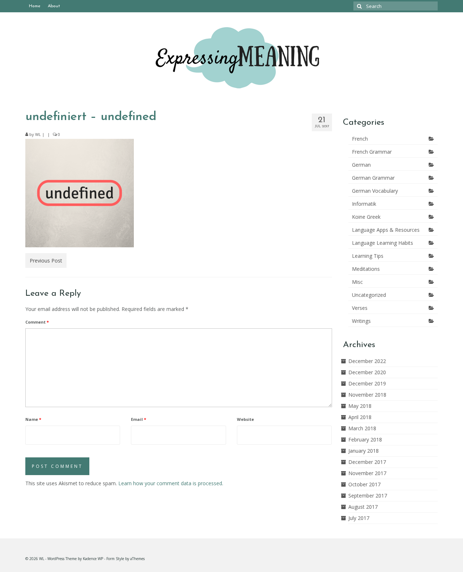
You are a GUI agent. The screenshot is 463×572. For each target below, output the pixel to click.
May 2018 (359, 405)
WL (38, 134)
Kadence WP (93, 558)
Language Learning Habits (382, 242)
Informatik (364, 203)
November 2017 (367, 473)
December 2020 (367, 372)
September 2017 (367, 495)
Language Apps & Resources (386, 229)
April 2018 (359, 417)
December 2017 (367, 461)
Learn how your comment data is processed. (170, 483)
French (360, 138)
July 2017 (358, 518)
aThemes (137, 558)
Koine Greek (366, 216)
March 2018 (362, 428)
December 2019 (367, 383)
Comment (37, 322)
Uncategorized (369, 294)
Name (33, 419)
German (361, 164)
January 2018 (363, 450)
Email (138, 419)
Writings (361, 320)
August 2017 (363, 506)
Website (245, 419)
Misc (357, 281)
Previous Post (46, 260)
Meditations (366, 268)
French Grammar (372, 151)
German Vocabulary (375, 190)
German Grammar (373, 177)
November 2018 (367, 394)
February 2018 (365, 439)
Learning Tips (367, 255)
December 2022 (367, 361)
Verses (360, 307)
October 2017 (364, 484)
